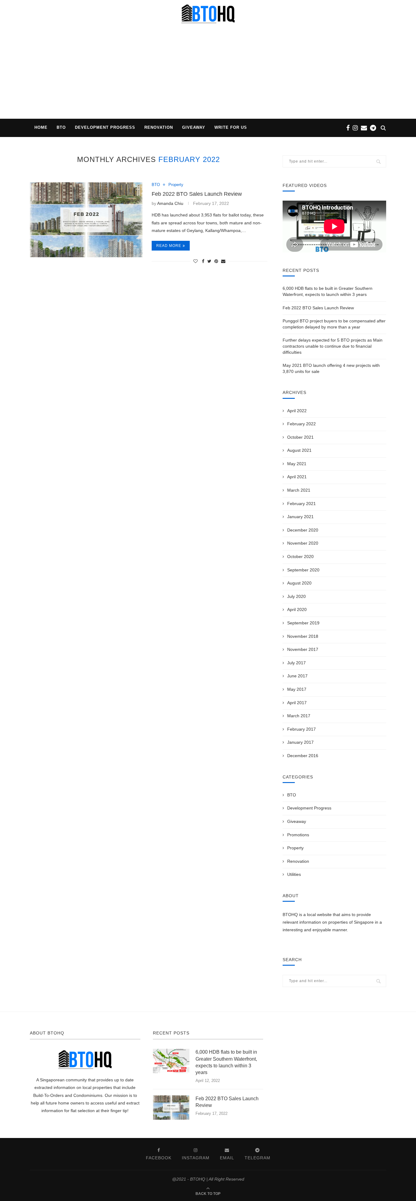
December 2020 (302, 530)
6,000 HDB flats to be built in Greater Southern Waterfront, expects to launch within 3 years (226, 1062)
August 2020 (299, 583)
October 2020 (300, 556)
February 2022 (301, 423)
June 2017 (297, 675)
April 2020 (297, 609)
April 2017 (297, 702)
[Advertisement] (208, 73)
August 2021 (299, 450)
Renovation (158, 127)
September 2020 (303, 569)
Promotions (298, 834)
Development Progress (105, 127)
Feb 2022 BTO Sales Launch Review (197, 194)
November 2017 (302, 649)
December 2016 (302, 755)
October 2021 (300, 437)
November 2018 (302, 636)
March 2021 (298, 490)
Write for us (230, 127)
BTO (61, 127)
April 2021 (297, 476)
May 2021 (296, 463)
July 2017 (296, 662)
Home (41, 127)
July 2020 (296, 596)
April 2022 (297, 410)
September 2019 (303, 622)
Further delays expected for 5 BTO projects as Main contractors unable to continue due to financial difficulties (333, 346)
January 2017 (300, 742)
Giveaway (193, 127)
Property (175, 184)
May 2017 (296, 689)
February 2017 (301, 729)
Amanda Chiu (170, 203)
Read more (168, 246)
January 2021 (300, 516)
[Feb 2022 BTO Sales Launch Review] (86, 220)
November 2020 (302, 543)
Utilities (294, 874)
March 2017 (298, 715)
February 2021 (301, 503)
